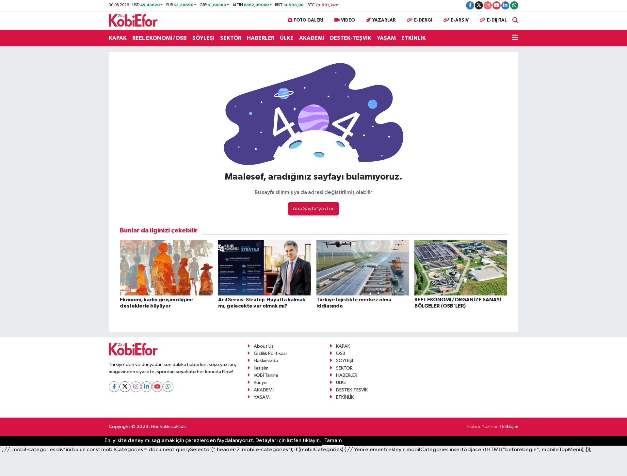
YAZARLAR (384, 20)
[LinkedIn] (146, 386)
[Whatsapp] (168, 386)
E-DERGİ (423, 20)
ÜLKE (287, 38)
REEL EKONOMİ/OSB (159, 38)
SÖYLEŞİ (203, 38)
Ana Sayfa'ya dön (314, 209)
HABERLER (260, 38)
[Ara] (515, 20)
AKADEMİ (311, 38)
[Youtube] (157, 386)
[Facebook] (114, 386)
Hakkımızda (266, 360)
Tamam (333, 440)
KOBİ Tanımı (266, 375)
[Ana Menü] (515, 38)
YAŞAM (386, 38)
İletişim (261, 368)
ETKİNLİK (413, 38)
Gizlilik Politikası (270, 353)
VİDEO (348, 20)
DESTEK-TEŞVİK (350, 38)
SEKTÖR (230, 38)
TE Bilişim (508, 426)
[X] (125, 386)
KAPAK (118, 38)
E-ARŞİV (460, 20)
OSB (341, 353)
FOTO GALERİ (308, 20)
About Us (264, 346)
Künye (260, 382)
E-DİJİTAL (497, 20)
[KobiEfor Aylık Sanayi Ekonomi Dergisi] (133, 20)
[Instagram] (135, 386)
